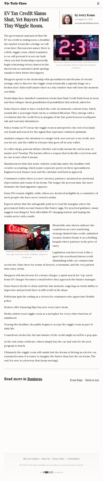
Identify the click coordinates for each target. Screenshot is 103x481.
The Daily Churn (15, 3)
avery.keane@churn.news (87, 23)
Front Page (76, 379)
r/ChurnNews (73, 459)
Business (34, 379)
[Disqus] (51, 416)
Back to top (92, 379)
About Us (46, 459)
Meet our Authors (31, 459)
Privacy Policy (58, 459)
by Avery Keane (85, 15)
